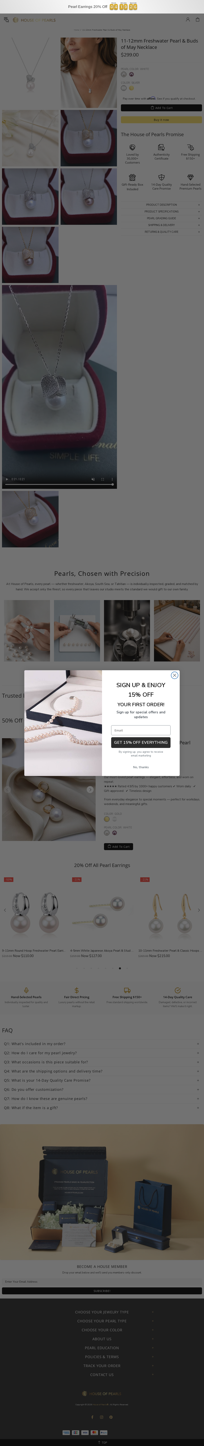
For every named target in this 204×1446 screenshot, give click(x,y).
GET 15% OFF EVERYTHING (141, 742)
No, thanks (141, 767)
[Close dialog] (174, 675)
